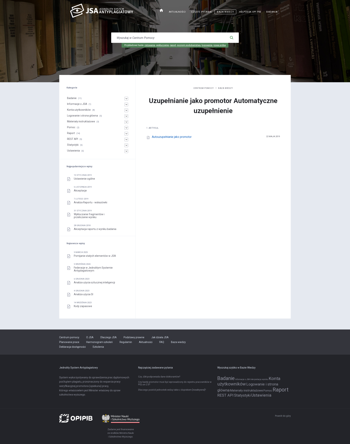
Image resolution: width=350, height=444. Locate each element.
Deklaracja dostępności (72, 346)
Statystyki (73, 144)
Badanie (72, 98)
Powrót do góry (283, 416)
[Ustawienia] (126, 151)
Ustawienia (73, 150)
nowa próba (219, 45)
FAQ (161, 342)
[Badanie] (126, 98)
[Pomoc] (126, 128)
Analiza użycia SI (83, 294)
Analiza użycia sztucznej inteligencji (94, 282)
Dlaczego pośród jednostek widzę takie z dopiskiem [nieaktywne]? (172, 390)
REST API (72, 138)
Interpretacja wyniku (259, 379)
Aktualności (177, 12)
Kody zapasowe (83, 306)
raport (173, 45)
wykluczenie (162, 45)
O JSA (90, 337)
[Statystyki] (126, 145)
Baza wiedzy (225, 12)
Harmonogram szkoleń (99, 342)
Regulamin (126, 342)
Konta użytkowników (79, 109)
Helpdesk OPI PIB (251, 12)
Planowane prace (69, 342)
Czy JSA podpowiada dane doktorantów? (159, 376)
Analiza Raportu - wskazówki (90, 202)
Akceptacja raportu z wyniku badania (95, 229)
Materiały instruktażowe (81, 121)
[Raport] (126, 133)
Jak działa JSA (160, 337)
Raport (71, 133)
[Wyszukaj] (231, 37)
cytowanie (150, 45)
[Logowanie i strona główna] (126, 116)
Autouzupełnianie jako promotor (172, 137)
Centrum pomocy (203, 88)
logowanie (207, 45)
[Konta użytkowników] (126, 110)
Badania (271, 12)
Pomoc (71, 127)
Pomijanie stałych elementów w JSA (95, 255)
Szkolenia (98, 346)
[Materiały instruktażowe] (126, 122)
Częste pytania (201, 12)
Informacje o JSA (77, 103)
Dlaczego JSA (108, 337)
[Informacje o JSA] (126, 104)
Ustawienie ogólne (84, 178)
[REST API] (126, 139)
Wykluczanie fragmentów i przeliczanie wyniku (89, 216)
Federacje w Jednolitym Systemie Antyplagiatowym (93, 269)
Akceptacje (80, 190)
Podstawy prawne (134, 337)
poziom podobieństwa (189, 45)
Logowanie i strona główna (82, 115)
